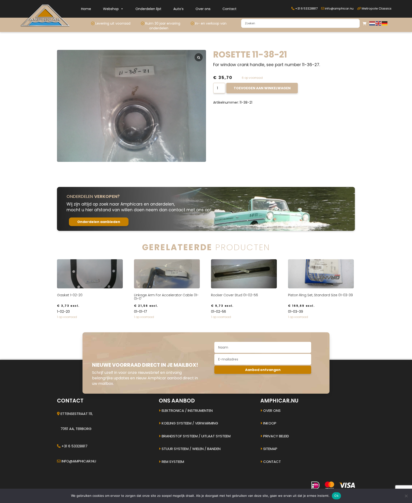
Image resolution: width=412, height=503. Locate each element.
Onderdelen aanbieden (98, 221)
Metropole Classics (376, 8)
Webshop (111, 8)
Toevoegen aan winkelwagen (262, 88)
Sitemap (269, 448)
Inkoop (269, 423)
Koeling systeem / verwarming (189, 423)
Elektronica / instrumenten (187, 410)
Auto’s (178, 8)
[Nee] (406, 495)
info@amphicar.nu (339, 8)
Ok (336, 496)
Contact (229, 8)
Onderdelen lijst (148, 8)
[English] (379, 23)
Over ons (203, 8)
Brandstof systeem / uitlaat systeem (196, 436)
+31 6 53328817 (306, 8)
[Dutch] (372, 23)
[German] (385, 23)
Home (86, 8)
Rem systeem (172, 461)
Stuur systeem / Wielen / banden (191, 448)
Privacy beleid (275, 436)
